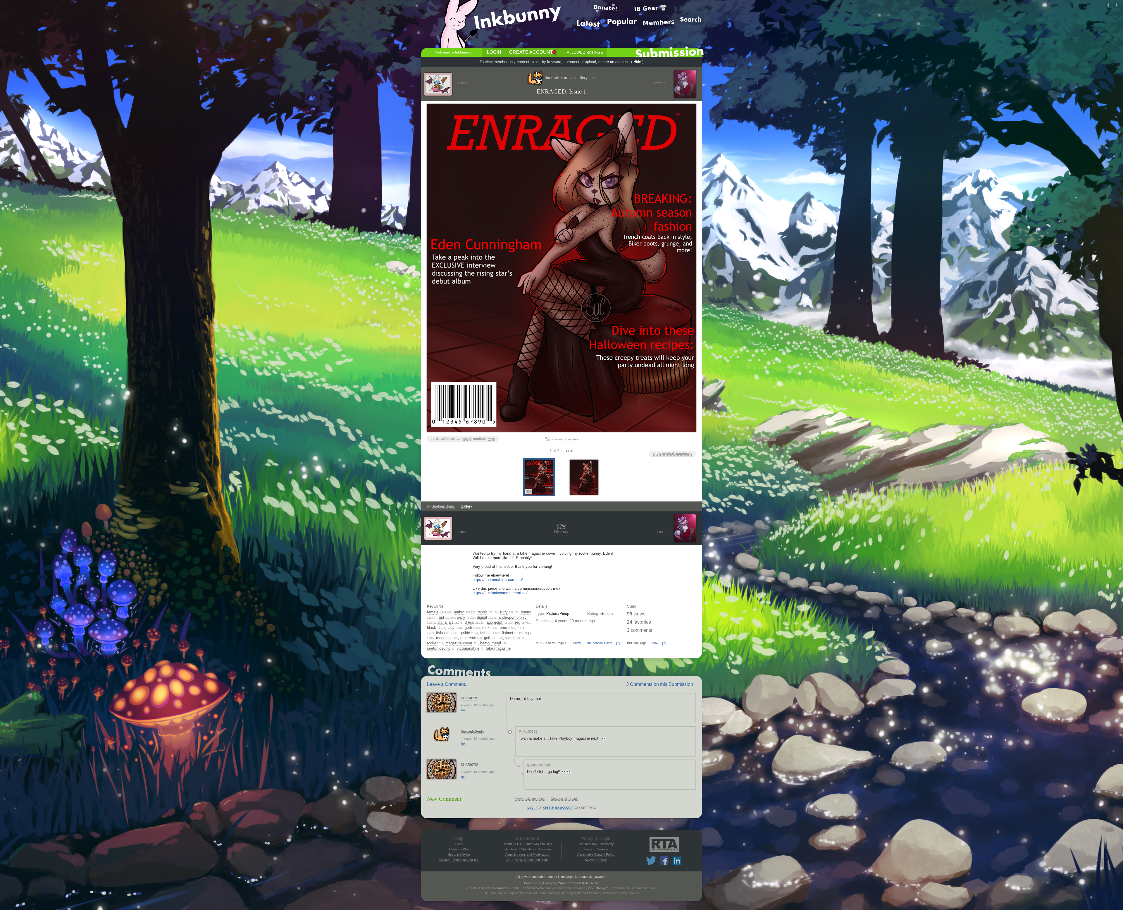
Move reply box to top (530, 798)
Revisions (545, 849)
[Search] (690, 19)
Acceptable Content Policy (595, 854)
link (463, 710)
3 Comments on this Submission (659, 684)
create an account (613, 62)
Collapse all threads (564, 798)
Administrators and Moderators (527, 854)
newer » (659, 83)
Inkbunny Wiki (459, 849)
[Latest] (588, 23)
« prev (462, 531)
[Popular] (622, 21)
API (508, 859)
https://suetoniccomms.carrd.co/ (500, 593)
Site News (510, 849)
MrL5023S (469, 698)
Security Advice (459, 854)
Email (459, 844)
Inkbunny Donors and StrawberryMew (567, 888)
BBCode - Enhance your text (459, 859)
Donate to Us (511, 844)
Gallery (466, 506)
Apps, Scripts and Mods (532, 859)
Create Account (531, 52)
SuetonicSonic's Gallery (570, 77)
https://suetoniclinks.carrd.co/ (498, 579)
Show (577, 643)
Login (494, 52)
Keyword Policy (596, 859)
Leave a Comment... (448, 684)
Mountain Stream (629, 888)
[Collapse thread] (510, 732)
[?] (618, 643)
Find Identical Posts (598, 643)
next (569, 451)
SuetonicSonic (443, 506)
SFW (561, 526)
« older (462, 83)
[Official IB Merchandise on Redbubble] (650, 8)
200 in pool (561, 531)
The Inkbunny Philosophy (596, 844)
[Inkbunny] (518, 18)
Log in (532, 807)
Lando (650, 888)
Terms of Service (596, 849)
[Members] (658, 23)
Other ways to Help (538, 844)
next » (661, 531)
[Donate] (605, 7)
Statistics (527, 849)
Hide (637, 62)
